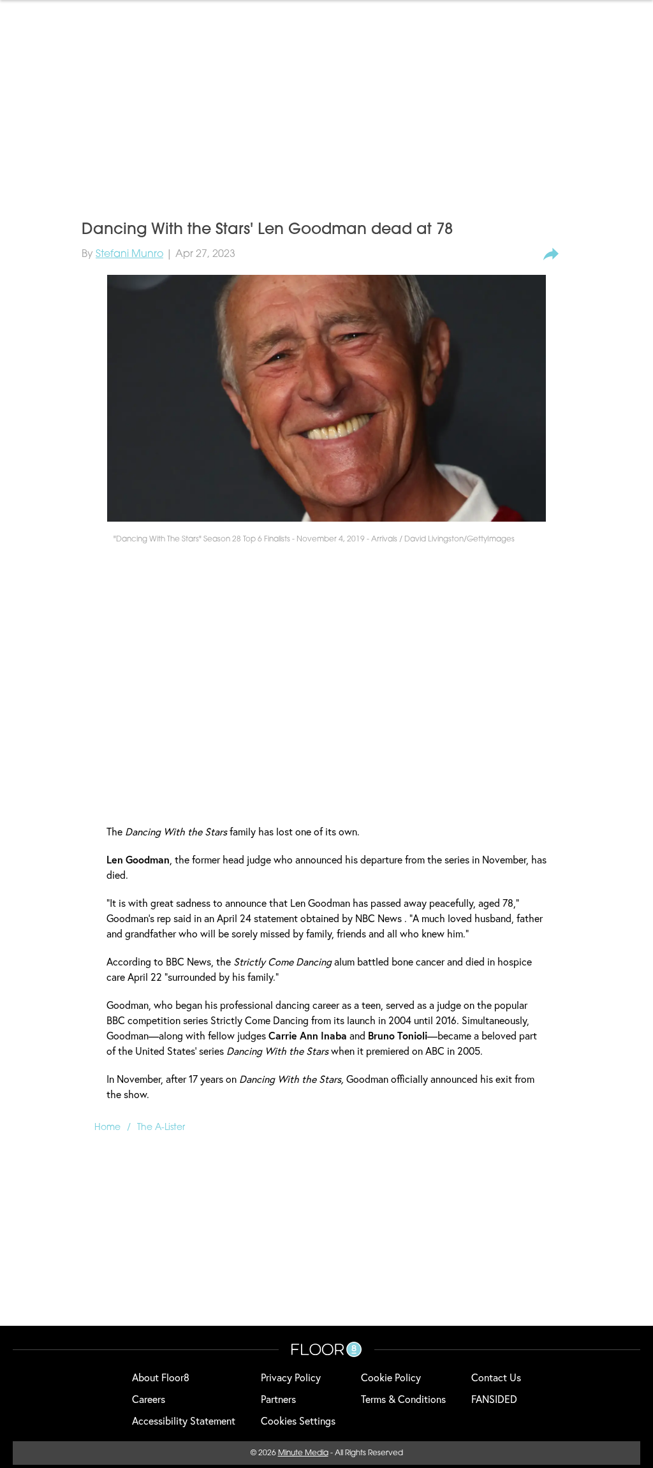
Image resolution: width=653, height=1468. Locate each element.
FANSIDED (494, 1399)
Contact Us (496, 1377)
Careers (148, 1399)
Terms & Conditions (403, 1399)
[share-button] (551, 254)
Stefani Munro (129, 254)
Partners (278, 1399)
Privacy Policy (291, 1377)
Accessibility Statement (183, 1420)
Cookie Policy (391, 1377)
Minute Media (303, 1453)
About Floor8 (160, 1377)
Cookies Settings (298, 1420)
